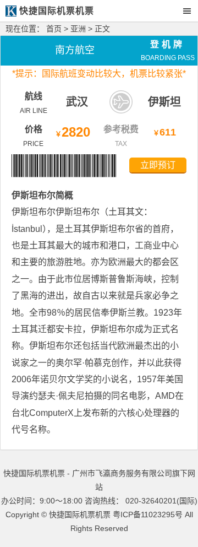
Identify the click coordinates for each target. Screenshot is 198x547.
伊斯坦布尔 (34, 195)
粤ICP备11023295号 (148, 514)
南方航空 (75, 50)
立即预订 (157, 165)
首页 (54, 28)
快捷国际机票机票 (80, 514)
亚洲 (78, 28)
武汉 (77, 102)
